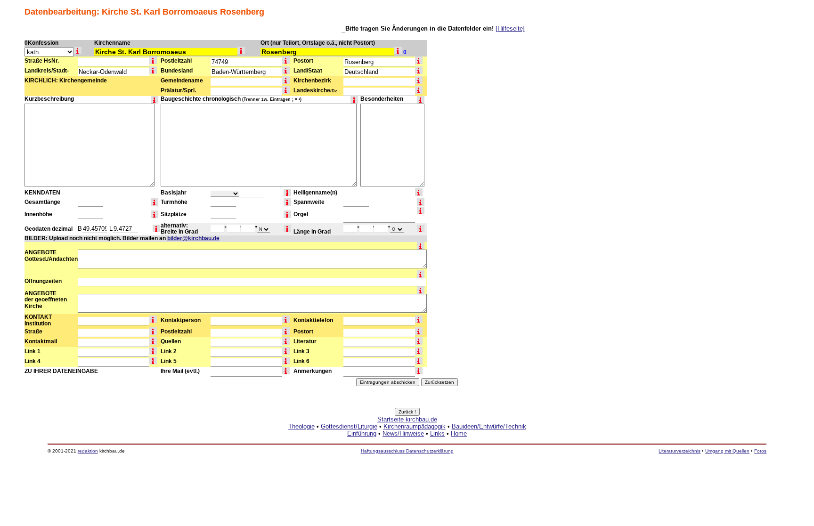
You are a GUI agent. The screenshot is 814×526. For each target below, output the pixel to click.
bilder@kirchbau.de (193, 238)
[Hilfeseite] (510, 28)
